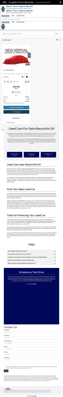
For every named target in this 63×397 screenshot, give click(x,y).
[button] (29, 55)
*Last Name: (6, 335)
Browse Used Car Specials (14, 154)
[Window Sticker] (28, 82)
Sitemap (19, 390)
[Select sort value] (59, 40)
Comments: (6, 357)
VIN (13, 15)
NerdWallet (33, 284)
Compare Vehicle (10, 122)
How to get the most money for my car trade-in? (19, 254)
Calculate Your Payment (16, 107)
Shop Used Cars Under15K (31, 154)
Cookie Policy (28, 390)
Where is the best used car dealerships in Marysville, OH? (22, 263)
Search (56, 33)
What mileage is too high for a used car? (17, 251)
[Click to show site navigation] (60, 2)
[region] (16, 100)
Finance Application (17, 227)
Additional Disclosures (46, 390)
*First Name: (6, 330)
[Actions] (28, 70)
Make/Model (6, 15)
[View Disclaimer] (17, 81)
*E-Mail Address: (7, 341)
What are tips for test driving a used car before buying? (21, 260)
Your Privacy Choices (30, 396)
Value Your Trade (43, 233)
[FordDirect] (8, 389)
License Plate (20, 15)
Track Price (17, 92)
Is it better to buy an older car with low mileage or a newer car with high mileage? (27, 257)
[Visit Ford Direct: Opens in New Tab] (48, 392)
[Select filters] (57, 40)
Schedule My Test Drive (48, 154)
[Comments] (26, 82)
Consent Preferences (36, 390)
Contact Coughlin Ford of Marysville (33, 279)
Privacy (23, 390)
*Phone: (5, 346)
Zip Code (6, 352)
